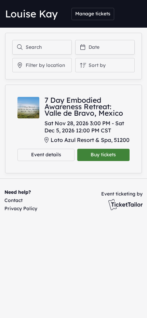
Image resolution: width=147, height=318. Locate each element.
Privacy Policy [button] (20, 208)
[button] (19, 200)
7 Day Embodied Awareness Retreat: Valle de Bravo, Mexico (83, 106)
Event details (46, 154)
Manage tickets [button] (92, 14)
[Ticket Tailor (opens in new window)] (125, 204)
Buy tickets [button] (103, 154)
